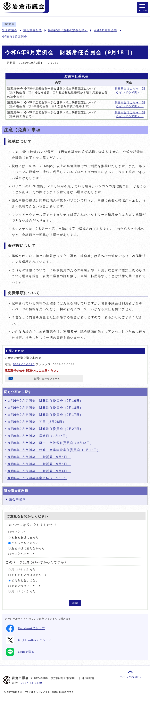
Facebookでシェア (31, 628)
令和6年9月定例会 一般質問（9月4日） (39, 471)
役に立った (19, 532)
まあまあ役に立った (25, 537)
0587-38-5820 (23, 364)
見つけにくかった (23, 591)
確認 (75, 603)
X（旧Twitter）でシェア (35, 640)
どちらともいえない (25, 542)
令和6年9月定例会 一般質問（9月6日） (39, 457)
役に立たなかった (23, 553)
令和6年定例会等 (105, 30)
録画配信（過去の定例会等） (68, 30)
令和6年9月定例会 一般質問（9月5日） (39, 464)
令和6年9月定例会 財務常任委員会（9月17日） (45, 414)
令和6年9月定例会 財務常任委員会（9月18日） (45, 407)
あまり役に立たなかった (28, 548)
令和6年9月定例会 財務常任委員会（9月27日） (45, 428)
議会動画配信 (32, 30)
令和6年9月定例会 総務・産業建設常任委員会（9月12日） (53, 450)
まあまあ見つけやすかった (29, 575)
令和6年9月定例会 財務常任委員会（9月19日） (45, 400)
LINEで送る (26, 651)
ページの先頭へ (130, 677)
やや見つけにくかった (26, 585)
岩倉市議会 (9, 30)
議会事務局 (17, 499)
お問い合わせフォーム (47, 378)
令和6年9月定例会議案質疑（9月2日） (37, 478)
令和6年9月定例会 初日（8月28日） (36, 421)
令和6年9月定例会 (14, 36)
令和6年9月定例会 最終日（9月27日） (38, 436)
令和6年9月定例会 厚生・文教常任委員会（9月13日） (50, 443)
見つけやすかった (23, 569)
